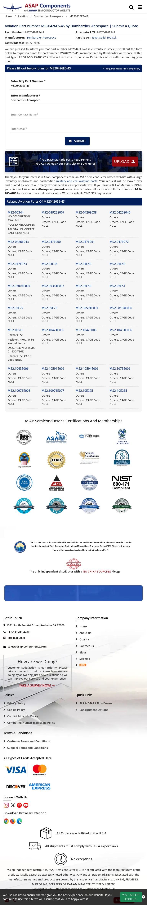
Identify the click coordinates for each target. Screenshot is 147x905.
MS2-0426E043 (18, 242)
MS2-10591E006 (53, 368)
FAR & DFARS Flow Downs (95, 703)
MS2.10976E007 (53, 391)
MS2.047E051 (85, 242)
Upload (122, 161)
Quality (84, 639)
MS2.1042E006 (86, 330)
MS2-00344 (16, 212)
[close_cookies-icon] (143, 897)
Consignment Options (93, 710)
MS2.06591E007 (87, 308)
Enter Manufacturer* (25, 95)
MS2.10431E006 (120, 330)
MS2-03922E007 (53, 212)
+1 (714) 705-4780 (18, 632)
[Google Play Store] (13, 821)
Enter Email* (18, 124)
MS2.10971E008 (19, 391)
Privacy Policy (16, 703)
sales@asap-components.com (27, 646)
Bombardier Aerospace (48, 16)
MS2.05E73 (49, 308)
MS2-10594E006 (87, 368)
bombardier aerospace (41, 37)
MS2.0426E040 (119, 212)
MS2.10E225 (84, 391)
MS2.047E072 (119, 242)
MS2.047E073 (17, 264)
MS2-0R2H (15, 330)
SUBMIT (79, 141)
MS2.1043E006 (18, 368)
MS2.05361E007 (53, 286)
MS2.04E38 (49, 264)
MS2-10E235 (118, 391)
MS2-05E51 (117, 286)
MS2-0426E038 (86, 212)
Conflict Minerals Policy (22, 716)
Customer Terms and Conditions (28, 741)
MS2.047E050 (51, 242)
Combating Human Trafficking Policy (31, 722)
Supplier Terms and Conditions (27, 748)
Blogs (83, 652)
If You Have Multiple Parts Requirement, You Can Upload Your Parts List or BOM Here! (65, 161)
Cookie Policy (16, 710)
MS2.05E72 (15, 308)
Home (8, 16)
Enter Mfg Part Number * (28, 81)
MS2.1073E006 (119, 368)
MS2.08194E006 (120, 308)
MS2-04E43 (117, 264)
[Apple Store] (6, 821)
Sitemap (84, 659)
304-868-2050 (16, 638)
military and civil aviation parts (76, 181)
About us (85, 633)
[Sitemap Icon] (82, 665)
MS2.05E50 (83, 286)
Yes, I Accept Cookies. (131, 897)
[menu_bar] (140, 7)
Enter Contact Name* (24, 110)
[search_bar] (131, 7)
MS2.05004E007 (19, 286)
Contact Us (86, 646)
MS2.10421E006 (53, 330)
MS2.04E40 (83, 264)
